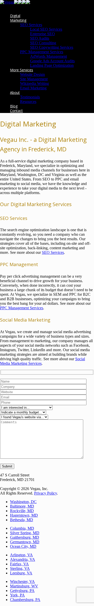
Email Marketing (33, 88)
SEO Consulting (43, 43)
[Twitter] (28, 3)
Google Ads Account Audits (52, 61)
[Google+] (20, 3)
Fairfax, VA (19, 564)
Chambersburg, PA (25, 599)
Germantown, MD (24, 542)
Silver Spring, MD (24, 533)
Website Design (32, 74)
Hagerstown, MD (24, 515)
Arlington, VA (21, 555)
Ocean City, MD (23, 546)
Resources (28, 101)
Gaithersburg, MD (24, 537)
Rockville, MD (22, 511)
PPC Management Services (41, 52)
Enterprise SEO (42, 34)
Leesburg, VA (21, 573)
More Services (21, 70)
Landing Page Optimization (52, 65)
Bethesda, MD (21, 520)
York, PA (17, 595)
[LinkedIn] (24, 3)
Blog (14, 106)
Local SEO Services (46, 29)
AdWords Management (48, 56)
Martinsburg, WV (24, 586)
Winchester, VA (22, 581)
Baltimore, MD (22, 506)
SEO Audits (39, 38)
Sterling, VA (20, 568)
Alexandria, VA (22, 559)
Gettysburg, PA (22, 590)
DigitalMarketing (18, 18)
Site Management (34, 79)
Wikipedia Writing (34, 83)
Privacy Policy (45, 493)
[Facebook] (16, 3)
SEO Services (31, 25)
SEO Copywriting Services (51, 47)
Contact (16, 110)
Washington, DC (23, 502)
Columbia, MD (22, 528)
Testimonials (30, 97)
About (15, 92)
